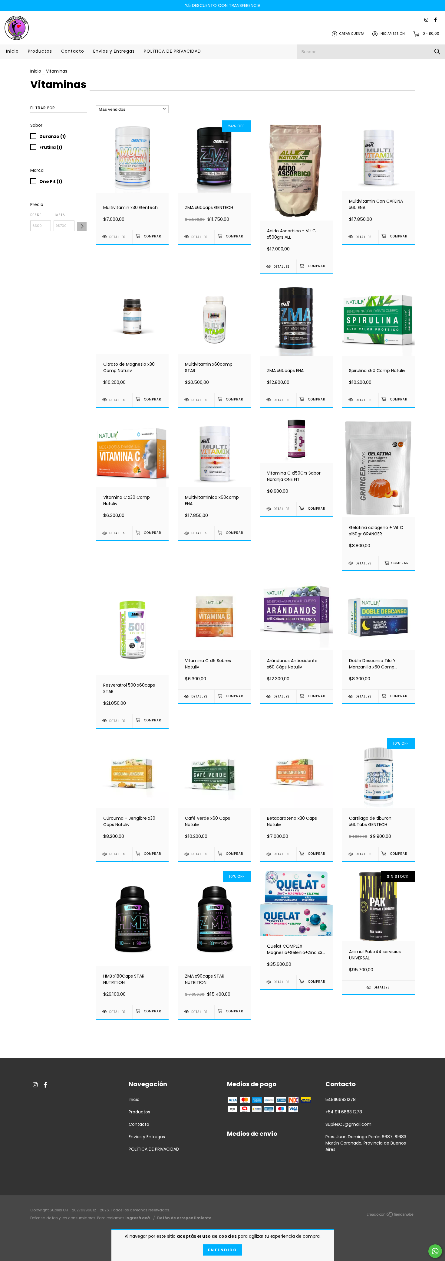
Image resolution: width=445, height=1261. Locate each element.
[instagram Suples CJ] (426, 20)
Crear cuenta (351, 33)
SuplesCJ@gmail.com (348, 1124)
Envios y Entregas (114, 51)
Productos (40, 51)
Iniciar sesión (392, 33)
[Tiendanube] (390, 1216)
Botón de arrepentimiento (184, 1217)
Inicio (12, 51)
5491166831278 (340, 1099)
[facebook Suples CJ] (435, 20)
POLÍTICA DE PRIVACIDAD (172, 51)
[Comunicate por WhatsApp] (435, 1251)
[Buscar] (437, 51)
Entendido (222, 1250)
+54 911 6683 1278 (343, 1112)
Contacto (72, 51)
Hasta (59, 215)
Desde (35, 215)
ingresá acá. (138, 1217)
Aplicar (82, 226)
